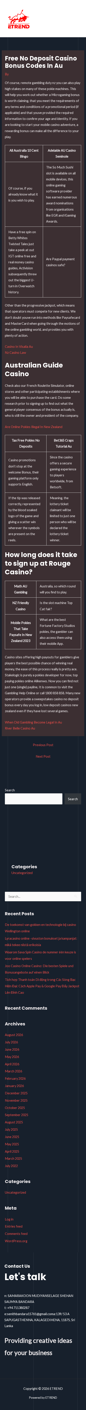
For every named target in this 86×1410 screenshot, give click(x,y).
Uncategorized (22, 873)
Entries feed (13, 1226)
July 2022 (11, 1166)
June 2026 (12, 1049)
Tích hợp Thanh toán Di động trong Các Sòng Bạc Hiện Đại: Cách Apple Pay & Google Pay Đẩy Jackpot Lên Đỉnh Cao (42, 986)
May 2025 (12, 1144)
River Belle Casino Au (20, 728)
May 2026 (12, 1057)
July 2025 (11, 1129)
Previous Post (43, 745)
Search (10, 790)
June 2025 (12, 1137)
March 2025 (13, 1158)
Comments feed (16, 1234)
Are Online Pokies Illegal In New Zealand (33, 427)
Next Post (43, 756)
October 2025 (15, 1108)
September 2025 (16, 1115)
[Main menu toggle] (77, 19)
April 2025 (12, 1151)
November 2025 (16, 1100)
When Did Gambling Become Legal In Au (33, 722)
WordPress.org (16, 1241)
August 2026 (14, 1035)
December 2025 (16, 1093)
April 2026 (12, 1064)
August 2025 (14, 1122)
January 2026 (14, 1086)
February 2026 (15, 1078)
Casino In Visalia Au (19, 346)
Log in (9, 1219)
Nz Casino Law (15, 352)
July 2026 (11, 1042)
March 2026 (13, 1071)
